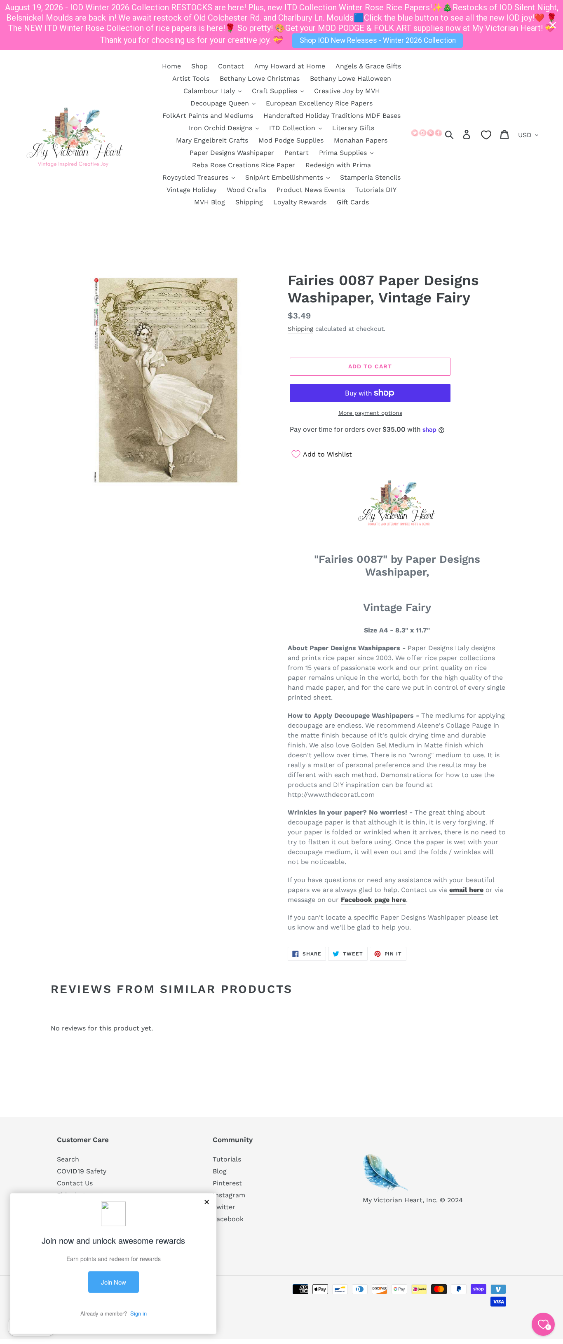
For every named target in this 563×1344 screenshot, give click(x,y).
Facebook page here (373, 900)
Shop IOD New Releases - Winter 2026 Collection (378, 40)
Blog (220, 1171)
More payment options (370, 413)
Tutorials (227, 1159)
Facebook (228, 1219)
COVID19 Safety (81, 1171)
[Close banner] (553, 25)
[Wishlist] (486, 135)
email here (466, 890)
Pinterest (227, 1183)
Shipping (300, 328)
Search (68, 1159)
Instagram (229, 1195)
